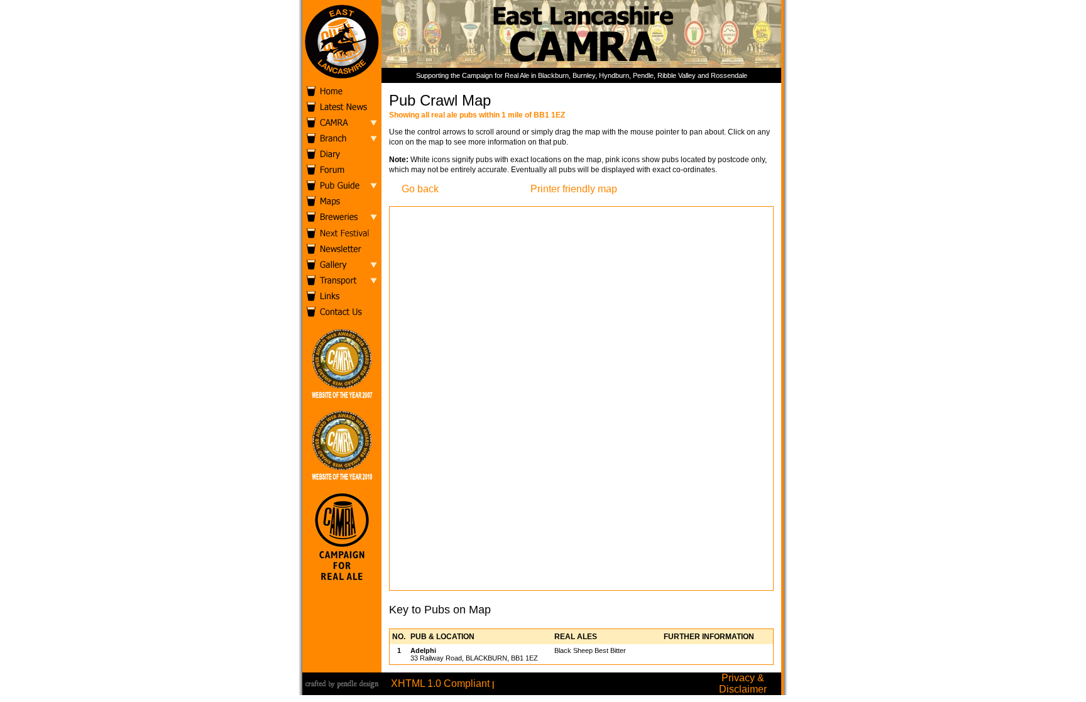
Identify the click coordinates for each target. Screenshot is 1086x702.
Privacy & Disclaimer (743, 683)
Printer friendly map (573, 189)
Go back (420, 189)
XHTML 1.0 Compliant (440, 683)
